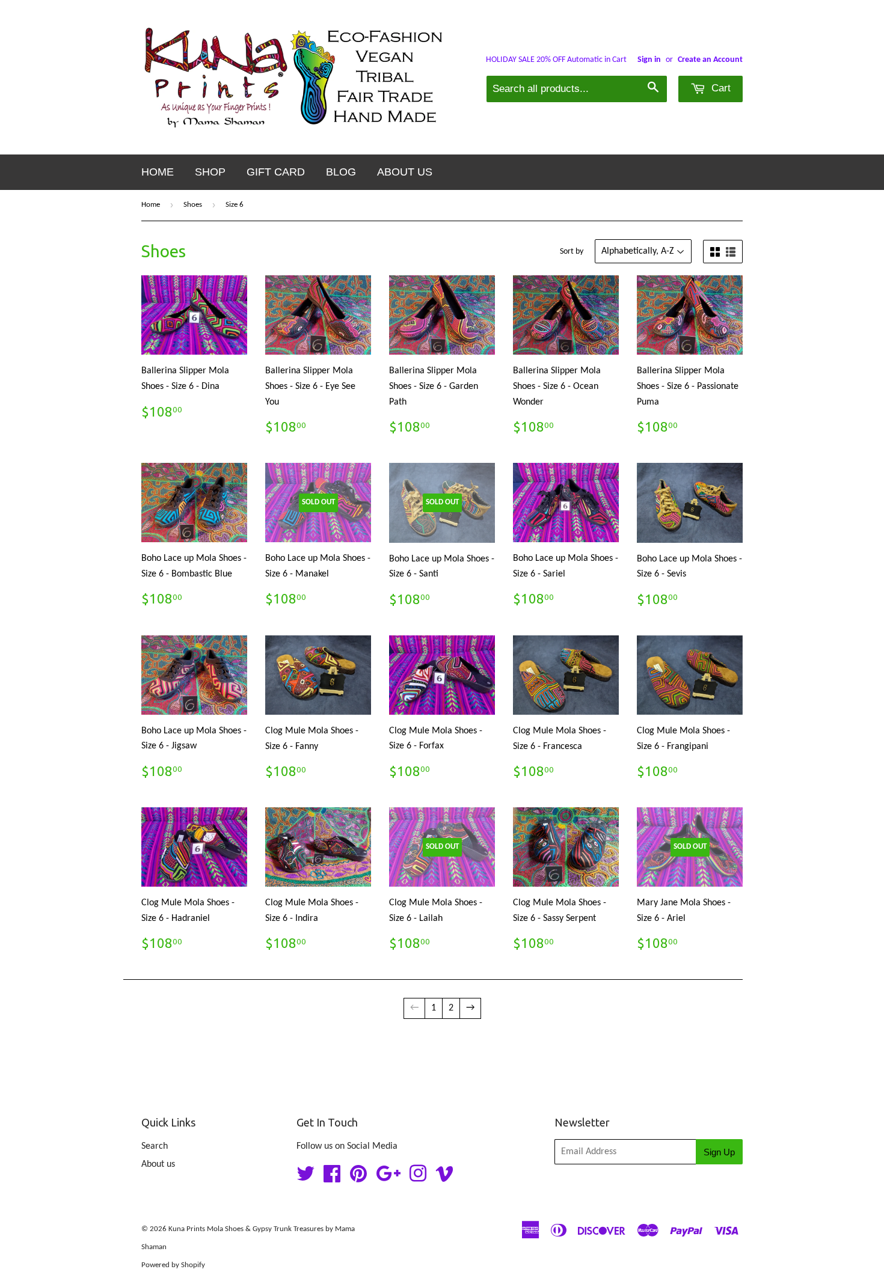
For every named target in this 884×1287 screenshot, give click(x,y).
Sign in (649, 60)
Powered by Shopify (173, 1265)
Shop (210, 172)
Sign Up (719, 1152)
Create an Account (710, 60)
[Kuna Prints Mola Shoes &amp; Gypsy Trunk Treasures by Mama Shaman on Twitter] (305, 1178)
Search (154, 1146)
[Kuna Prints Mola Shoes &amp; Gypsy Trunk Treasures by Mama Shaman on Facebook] (332, 1178)
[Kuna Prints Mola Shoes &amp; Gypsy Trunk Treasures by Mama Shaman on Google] (388, 1178)
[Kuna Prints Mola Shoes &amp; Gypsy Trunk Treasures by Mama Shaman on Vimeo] (444, 1178)
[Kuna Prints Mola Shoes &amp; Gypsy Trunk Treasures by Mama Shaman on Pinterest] (358, 1178)
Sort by (571, 251)
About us (404, 172)
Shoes (192, 205)
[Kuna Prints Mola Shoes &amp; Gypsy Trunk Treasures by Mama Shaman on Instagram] (418, 1178)
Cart (719, 88)
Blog (341, 172)
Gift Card (276, 172)
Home (157, 172)
